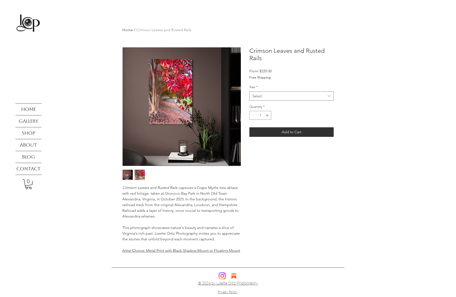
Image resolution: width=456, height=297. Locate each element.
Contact (28, 169)
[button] (28, 184)
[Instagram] (222, 276)
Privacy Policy (228, 292)
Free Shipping (260, 77)
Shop (28, 133)
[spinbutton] (260, 115)
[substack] (233, 276)
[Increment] (268, 115)
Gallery (28, 121)
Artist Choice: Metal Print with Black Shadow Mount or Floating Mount (181, 250)
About (28, 145)
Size (253, 87)
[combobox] (291, 96)
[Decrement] (253, 115)
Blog (28, 157)
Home (28, 109)
